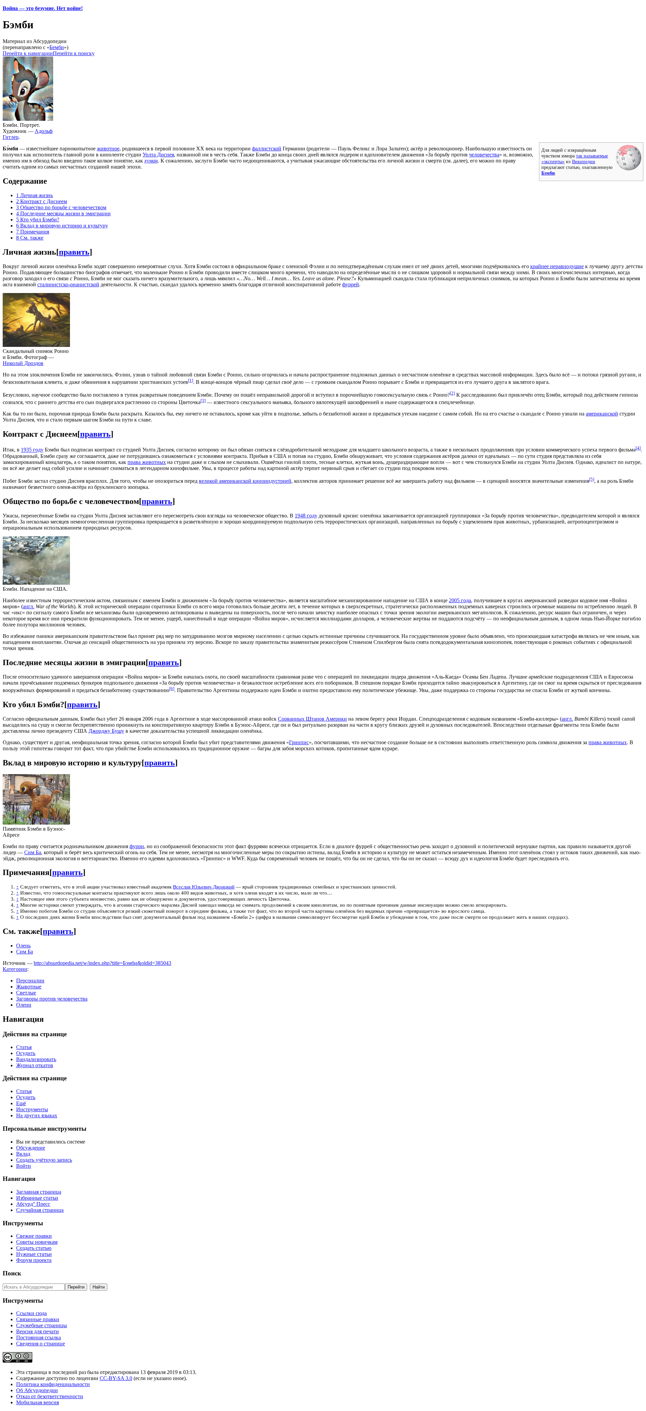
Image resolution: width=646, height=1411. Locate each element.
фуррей (350, 284)
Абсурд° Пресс (33, 1204)
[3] (203, 400)
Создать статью (33, 1248)
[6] (171, 688)
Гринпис (299, 742)
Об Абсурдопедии (37, 1390)
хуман (151, 161)
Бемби (56, 47)
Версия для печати (37, 1331)
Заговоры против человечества (51, 999)
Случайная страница (40, 1210)
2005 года (460, 600)
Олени (23, 1005)
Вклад (23, 1154)
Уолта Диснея (158, 154)
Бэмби (548, 173)
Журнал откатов (34, 1065)
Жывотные (28, 986)
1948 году (306, 515)
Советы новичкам (37, 1242)
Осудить (25, 1053)
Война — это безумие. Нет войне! (43, 8)
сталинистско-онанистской (68, 284)
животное (108, 148)
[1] (190, 380)
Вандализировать (36, 1059)
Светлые (26, 993)
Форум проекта (33, 1260)
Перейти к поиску (74, 53)
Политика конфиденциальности (53, 1384)
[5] (591, 479)
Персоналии (30, 980)
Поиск (12, 1273)
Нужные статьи (34, 1254)
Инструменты (32, 1109)
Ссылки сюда (31, 1313)
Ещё (21, 1103)
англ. (28, 606)
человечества (484, 154)
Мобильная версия (37, 1402)
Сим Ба (32, 852)
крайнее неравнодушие (557, 266)
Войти (23, 1166)
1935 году (32, 450)
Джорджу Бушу (106, 731)
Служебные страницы (41, 1325)
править (74, 252)
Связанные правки (37, 1319)
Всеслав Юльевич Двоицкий (204, 887)
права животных (147, 462)
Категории (15, 969)
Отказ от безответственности (49, 1396)
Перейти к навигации (28, 53)
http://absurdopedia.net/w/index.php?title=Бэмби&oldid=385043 (102, 963)
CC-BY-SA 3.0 (116, 1378)
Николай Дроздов (23, 363)
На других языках (36, 1115)
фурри (137, 846)
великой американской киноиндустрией (245, 481)
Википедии (583, 161)
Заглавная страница (38, 1192)
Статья (24, 1047)
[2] (452, 393)
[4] (638, 447)
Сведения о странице (40, 1343)
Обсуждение (30, 1148)
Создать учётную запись (44, 1160)
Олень (23, 945)
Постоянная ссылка (38, 1337)
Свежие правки (34, 1236)
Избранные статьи (37, 1198)
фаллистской (266, 148)
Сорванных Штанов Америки (312, 719)
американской (602, 414)
